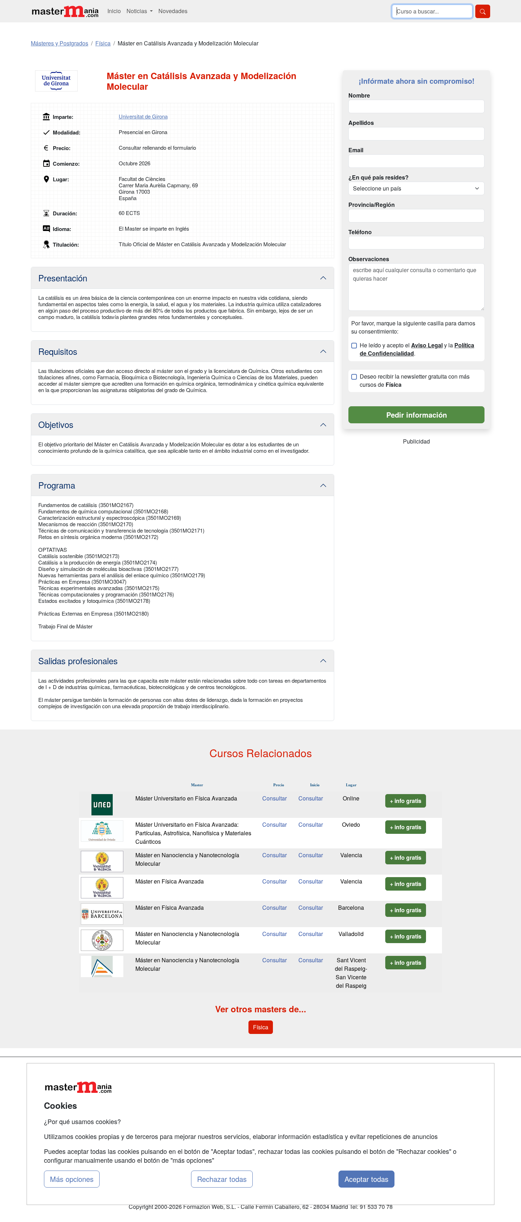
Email (355, 150)
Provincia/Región (371, 205)
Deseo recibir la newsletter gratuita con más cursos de (415, 381)
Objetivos (55, 424)
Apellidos (361, 123)
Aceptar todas (366, 1179)
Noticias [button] (138, 11)
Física (260, 1027)
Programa (56, 485)
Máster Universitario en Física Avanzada (186, 798)
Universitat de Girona (143, 116)
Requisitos (57, 351)
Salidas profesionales (78, 660)
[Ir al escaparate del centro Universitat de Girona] (68, 81)
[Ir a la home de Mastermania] (65, 11)
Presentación (62, 277)
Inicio (114, 11)
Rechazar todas (222, 1179)
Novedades (172, 11)
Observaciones (368, 259)
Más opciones (72, 1179)
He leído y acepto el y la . (417, 349)
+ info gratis (405, 801)
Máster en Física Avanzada (169, 881)
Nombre (359, 95)
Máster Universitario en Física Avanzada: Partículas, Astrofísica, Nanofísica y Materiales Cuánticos (193, 833)
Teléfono (360, 232)
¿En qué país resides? (378, 177)
